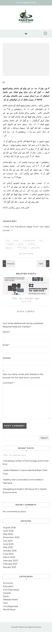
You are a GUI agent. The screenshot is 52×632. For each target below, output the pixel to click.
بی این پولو (9, 247)
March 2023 (9, 557)
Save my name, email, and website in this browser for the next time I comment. (23, 376)
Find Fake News (11, 589)
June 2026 (8, 530)
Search (44, 438)
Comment (9, 383)
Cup (7, 240)
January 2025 (10, 550)
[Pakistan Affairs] (26, 17)
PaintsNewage (29, 240)
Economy (8, 583)
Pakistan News (10, 599)
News (6, 596)
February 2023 (10, 560)
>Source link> (10, 221)
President (10, 244)
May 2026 (8, 534)
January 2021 (9, 567)
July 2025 (8, 540)
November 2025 (11, 537)
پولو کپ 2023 (22, 247)
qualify (20, 244)
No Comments (26, 253)
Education (8, 586)
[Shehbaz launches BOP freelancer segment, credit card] (43, 263)
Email (6, 345)
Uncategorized (10, 606)
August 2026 (9, 527)
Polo (41, 240)
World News (9, 609)
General (7, 593)
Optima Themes (34, 627)
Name (6, 332)
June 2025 (8, 544)
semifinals (31, 244)
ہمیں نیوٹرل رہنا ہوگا (26, 297)
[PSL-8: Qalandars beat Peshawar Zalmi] (9, 263)
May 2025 (8, 547)
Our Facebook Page (26, 3)
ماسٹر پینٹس (35, 247)
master (16, 240)
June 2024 (8, 554)
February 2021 (10, 563)
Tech (5, 603)
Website (7, 358)
